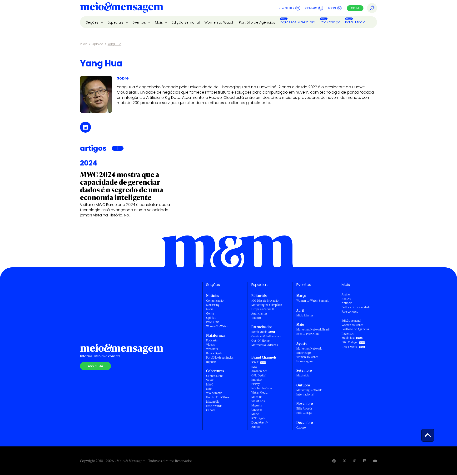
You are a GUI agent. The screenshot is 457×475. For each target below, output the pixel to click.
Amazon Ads (259, 371)
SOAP (254, 362)
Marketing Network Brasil (312, 329)
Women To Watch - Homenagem (308, 359)
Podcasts (212, 340)
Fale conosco (350, 312)
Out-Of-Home (260, 341)
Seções (92, 22)
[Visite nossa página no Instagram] (354, 461)
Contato (311, 8)
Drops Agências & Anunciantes (262, 311)
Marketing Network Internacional (309, 392)
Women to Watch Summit (312, 301)
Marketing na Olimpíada (266, 305)
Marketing (212, 305)
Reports (211, 362)
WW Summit (214, 393)
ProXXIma (212, 322)
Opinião (97, 44)
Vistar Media (259, 392)
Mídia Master (304, 315)
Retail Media (355, 22)
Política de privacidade (356, 307)
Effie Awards (214, 406)
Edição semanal (186, 22)
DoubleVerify (259, 422)
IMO (254, 367)
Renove (346, 299)
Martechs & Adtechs (264, 345)
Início (84, 44)
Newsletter (286, 8)
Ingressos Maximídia (297, 22)
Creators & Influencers (266, 336)
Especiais (116, 22)
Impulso (256, 380)
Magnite (256, 405)
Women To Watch (217, 326)
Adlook (255, 427)
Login (332, 8)
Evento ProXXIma (217, 397)
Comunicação (215, 301)
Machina (256, 397)
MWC (209, 384)
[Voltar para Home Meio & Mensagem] (121, 8)
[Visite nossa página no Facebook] (334, 461)
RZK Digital (258, 418)
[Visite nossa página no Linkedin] (364, 461)
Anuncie (347, 303)
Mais (159, 22)
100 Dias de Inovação (264, 301)
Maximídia (212, 402)
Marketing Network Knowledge (309, 350)
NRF (209, 389)
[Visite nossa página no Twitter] (344, 461)
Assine (355, 8)
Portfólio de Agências (257, 22)
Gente (210, 313)
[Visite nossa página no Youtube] (375, 461)
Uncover (256, 410)
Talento (256, 318)
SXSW (210, 380)
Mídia (209, 309)
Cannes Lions (214, 376)
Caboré (210, 410)
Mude (255, 414)
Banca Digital (214, 353)
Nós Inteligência (261, 388)
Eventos (140, 22)
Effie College (330, 22)
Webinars (212, 349)
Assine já (95, 366)
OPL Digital (258, 375)
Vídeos (210, 345)
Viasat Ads (258, 401)
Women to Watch (219, 22)
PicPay (255, 384)
